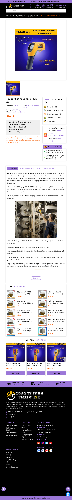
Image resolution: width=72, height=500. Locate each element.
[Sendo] (50, 443)
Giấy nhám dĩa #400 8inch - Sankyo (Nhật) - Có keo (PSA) (24, 311)
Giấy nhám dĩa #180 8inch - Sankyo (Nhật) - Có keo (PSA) (56, 321)
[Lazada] (42, 443)
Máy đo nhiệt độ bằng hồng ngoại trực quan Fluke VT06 (13, 364)
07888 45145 (59, 136)
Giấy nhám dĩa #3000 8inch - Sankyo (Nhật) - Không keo (24, 330)
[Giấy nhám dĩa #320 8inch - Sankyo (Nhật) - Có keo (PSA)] (42, 313)
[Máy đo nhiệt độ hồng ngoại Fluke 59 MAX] (56, 352)
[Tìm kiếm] (64, 10)
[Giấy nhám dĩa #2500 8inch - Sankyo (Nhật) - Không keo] (42, 331)
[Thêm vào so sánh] (23, 348)
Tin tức (8, 464)
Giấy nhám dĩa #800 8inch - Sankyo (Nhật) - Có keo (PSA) (24, 302)
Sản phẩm (9, 457)
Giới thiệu (9, 455)
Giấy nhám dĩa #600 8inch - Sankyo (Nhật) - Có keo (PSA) (56, 302)
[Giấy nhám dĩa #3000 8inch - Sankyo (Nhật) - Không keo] (11, 331)
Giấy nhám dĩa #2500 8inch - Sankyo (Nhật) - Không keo (56, 330)
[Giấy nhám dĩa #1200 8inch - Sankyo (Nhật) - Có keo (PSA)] (42, 294)
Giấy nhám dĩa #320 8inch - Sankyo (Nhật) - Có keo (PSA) (56, 311)
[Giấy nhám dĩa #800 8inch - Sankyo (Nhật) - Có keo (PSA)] (11, 304)
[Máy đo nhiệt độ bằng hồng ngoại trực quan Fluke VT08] (36, 352)
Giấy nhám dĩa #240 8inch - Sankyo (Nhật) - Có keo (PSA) (24, 321)
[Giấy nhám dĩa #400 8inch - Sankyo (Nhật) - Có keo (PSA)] (11, 313)
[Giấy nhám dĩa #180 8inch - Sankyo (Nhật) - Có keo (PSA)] (42, 322)
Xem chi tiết (15, 373)
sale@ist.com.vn (13, 417)
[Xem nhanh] (23, 351)
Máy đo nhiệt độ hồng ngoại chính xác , (20, 140)
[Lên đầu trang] (68, 484)
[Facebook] (42, 450)
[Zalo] (38, 450)
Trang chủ (9, 452)
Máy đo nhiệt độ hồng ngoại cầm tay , (20, 137)
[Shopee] (38, 443)
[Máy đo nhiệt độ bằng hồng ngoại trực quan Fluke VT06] (15, 352)
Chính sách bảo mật (12, 425)
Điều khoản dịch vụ (28, 439)
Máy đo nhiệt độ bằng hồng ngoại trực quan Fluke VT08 (34, 364)
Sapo (48, 498)
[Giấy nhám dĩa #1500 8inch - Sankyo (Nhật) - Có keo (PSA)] (11, 294)
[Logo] (16, 6)
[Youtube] (46, 450)
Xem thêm (36, 278)
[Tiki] (46, 443)
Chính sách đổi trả (11, 433)
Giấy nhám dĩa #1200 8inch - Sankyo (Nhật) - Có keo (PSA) (56, 293)
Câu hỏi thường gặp (12, 467)
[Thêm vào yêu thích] (23, 344)
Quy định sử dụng (11, 435)
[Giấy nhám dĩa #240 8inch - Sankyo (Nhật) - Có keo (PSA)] (11, 322)
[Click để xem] (36, 50)
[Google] (50, 450)
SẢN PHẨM (36, 340)
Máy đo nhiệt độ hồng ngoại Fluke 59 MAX (54, 364)
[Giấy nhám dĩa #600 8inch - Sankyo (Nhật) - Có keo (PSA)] (42, 304)
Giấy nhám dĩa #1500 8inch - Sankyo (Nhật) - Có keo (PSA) (24, 293)
